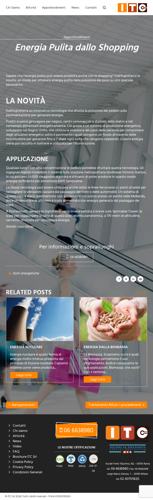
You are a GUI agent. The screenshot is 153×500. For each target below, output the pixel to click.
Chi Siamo (13, 7)
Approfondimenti (54, 7)
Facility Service (35, 53)
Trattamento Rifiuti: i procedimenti (115, 404)
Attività (31, 7)
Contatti (91, 7)
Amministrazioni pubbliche (42, 45)
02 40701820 (129, 478)
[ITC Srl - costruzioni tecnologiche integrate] (132, 7)
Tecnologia (79, 69)
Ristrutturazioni (36, 28)
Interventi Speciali (37, 36)
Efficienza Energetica (85, 36)
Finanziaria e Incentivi (85, 53)
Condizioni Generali (27, 472)
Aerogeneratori (23, 404)
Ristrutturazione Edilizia (86, 61)
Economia (78, 28)
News (75, 7)
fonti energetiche (26, 273)
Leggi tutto (24, 379)
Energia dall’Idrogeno (105, 353)
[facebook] (119, 279)
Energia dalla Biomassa (32, 347)
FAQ (45, 20)
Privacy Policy (23, 467)
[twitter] (126, 279)
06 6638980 (78, 256)
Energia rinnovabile (84, 45)
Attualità (78, 20)
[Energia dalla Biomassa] (39, 319)
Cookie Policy (23, 461)
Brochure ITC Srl (25, 456)
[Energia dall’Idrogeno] (113, 322)
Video (17, 446)
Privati (30, 61)
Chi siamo (20, 430)
